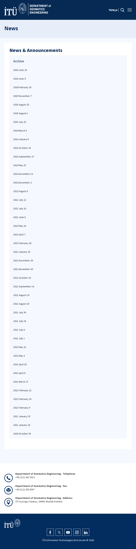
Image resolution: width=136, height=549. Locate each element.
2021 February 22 (22, 390)
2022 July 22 (19, 199)
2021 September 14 (23, 286)
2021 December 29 (23, 260)
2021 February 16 (22, 399)
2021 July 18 (19, 321)
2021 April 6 (19, 373)
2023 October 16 (22, 147)
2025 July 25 (19, 122)
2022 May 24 (19, 225)
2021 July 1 (19, 338)
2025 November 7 (22, 96)
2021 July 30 (19, 312)
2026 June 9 (19, 78)
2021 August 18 (21, 303)
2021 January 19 (21, 416)
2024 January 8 (21, 139)
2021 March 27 (20, 381)
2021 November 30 (23, 269)
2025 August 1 (20, 113)
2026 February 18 (22, 87)
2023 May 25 (19, 165)
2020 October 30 (22, 433)
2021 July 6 (19, 329)
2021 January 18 (21, 425)
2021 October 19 (22, 277)
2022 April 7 (19, 234)
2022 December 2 (22, 182)
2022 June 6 (19, 217)
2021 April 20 (20, 364)
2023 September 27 (23, 156)
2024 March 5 (20, 130)
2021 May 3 (19, 355)
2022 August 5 (20, 191)
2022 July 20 (19, 208)
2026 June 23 (20, 70)
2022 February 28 (22, 243)
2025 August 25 (21, 104)
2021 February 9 (21, 407)
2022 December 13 (23, 173)
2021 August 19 (21, 295)
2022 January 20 (21, 251)
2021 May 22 (19, 347)
